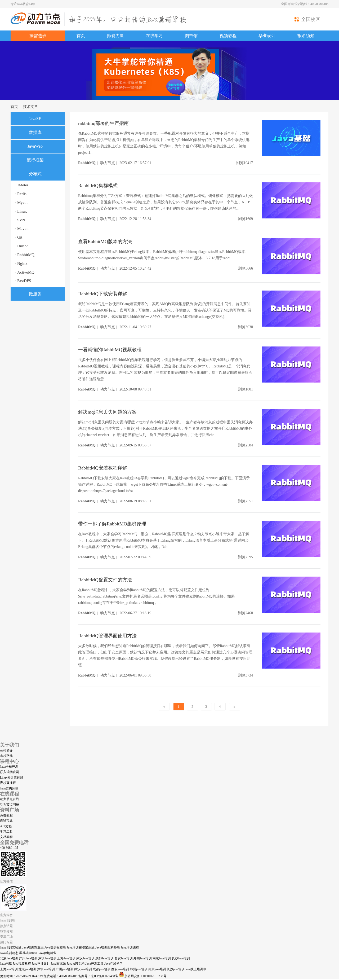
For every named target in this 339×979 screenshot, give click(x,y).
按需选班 (37, 35)
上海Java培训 (66, 958)
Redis (20, 194)
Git (18, 237)
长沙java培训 (176, 969)
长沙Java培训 (181, 958)
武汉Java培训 (85, 958)
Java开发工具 (94, 963)
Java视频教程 (22, 963)
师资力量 (115, 35)
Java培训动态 (9, 953)
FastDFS (23, 281)
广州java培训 (64, 969)
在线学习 (154, 35)
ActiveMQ (24, 272)
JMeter (21, 185)
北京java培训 (27, 969)
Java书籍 (6, 963)
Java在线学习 (113, 963)
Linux (21, 211)
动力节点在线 (9, 799)
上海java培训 (9, 969)
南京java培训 (157, 969)
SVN (20, 220)
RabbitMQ (24, 255)
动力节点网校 (9, 804)
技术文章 (30, 107)
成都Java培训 (104, 958)
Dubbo (22, 246)
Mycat (21, 202)
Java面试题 (58, 963)
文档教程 (6, 837)
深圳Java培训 (47, 958)
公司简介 (6, 750)
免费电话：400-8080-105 (60, 976)
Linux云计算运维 (11, 777)
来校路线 (6, 756)
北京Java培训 (9, 958)
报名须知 (305, 35)
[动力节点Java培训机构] (35, 23)
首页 (81, 35)
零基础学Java (28, 953)
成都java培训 (101, 969)
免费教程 (6, 815)
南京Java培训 (162, 958)
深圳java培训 (46, 969)
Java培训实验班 (10, 947)
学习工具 (6, 831)
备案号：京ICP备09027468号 (98, 976)
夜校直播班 (8, 783)
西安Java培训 (123, 958)
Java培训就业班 (33, 947)
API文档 (6, 826)
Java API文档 (75, 963)
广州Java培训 (28, 958)
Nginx (21, 263)
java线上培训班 (195, 969)
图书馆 (191, 35)
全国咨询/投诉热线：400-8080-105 (304, 4)
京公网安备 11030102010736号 (145, 976)
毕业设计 (266, 35)
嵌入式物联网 (9, 772)
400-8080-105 (9, 848)
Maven (22, 228)
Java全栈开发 (9, 767)
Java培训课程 (130, 947)
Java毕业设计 (41, 963)
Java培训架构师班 (107, 947)
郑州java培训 (139, 969)
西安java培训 (120, 969)
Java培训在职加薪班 (81, 947)
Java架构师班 (9, 788)
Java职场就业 (47, 953)
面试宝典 (6, 821)
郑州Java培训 (142, 958)
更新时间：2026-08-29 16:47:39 (21, 976)
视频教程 (228, 35)
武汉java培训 (83, 969)
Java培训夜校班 (55, 947)
